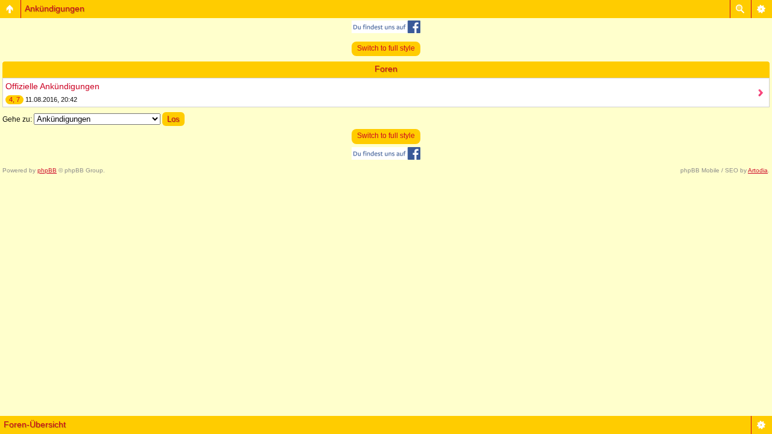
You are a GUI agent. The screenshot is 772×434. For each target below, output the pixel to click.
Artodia (758, 170)
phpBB (47, 170)
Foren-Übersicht (35, 424)
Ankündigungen (54, 8)
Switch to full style (386, 48)
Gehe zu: (17, 119)
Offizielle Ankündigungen (52, 86)
